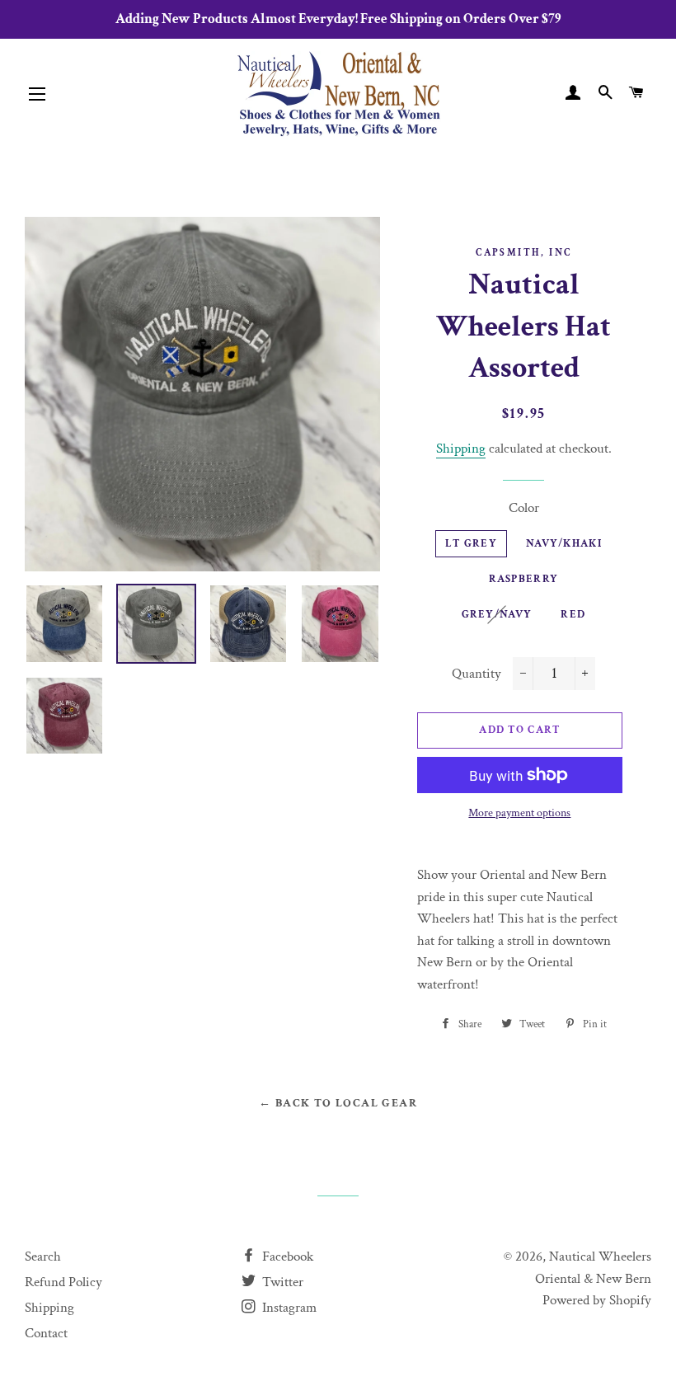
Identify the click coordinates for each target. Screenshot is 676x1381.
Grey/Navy (497, 615)
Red (573, 615)
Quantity (476, 674)
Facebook (286, 1256)
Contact (46, 1333)
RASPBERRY (524, 579)
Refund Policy (63, 1282)
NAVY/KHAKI (564, 544)
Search (43, 1256)
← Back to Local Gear (338, 1103)
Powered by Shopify (596, 1300)
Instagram (288, 1308)
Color (524, 508)
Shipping (461, 448)
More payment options (519, 813)
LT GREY (471, 544)
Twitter (281, 1282)
